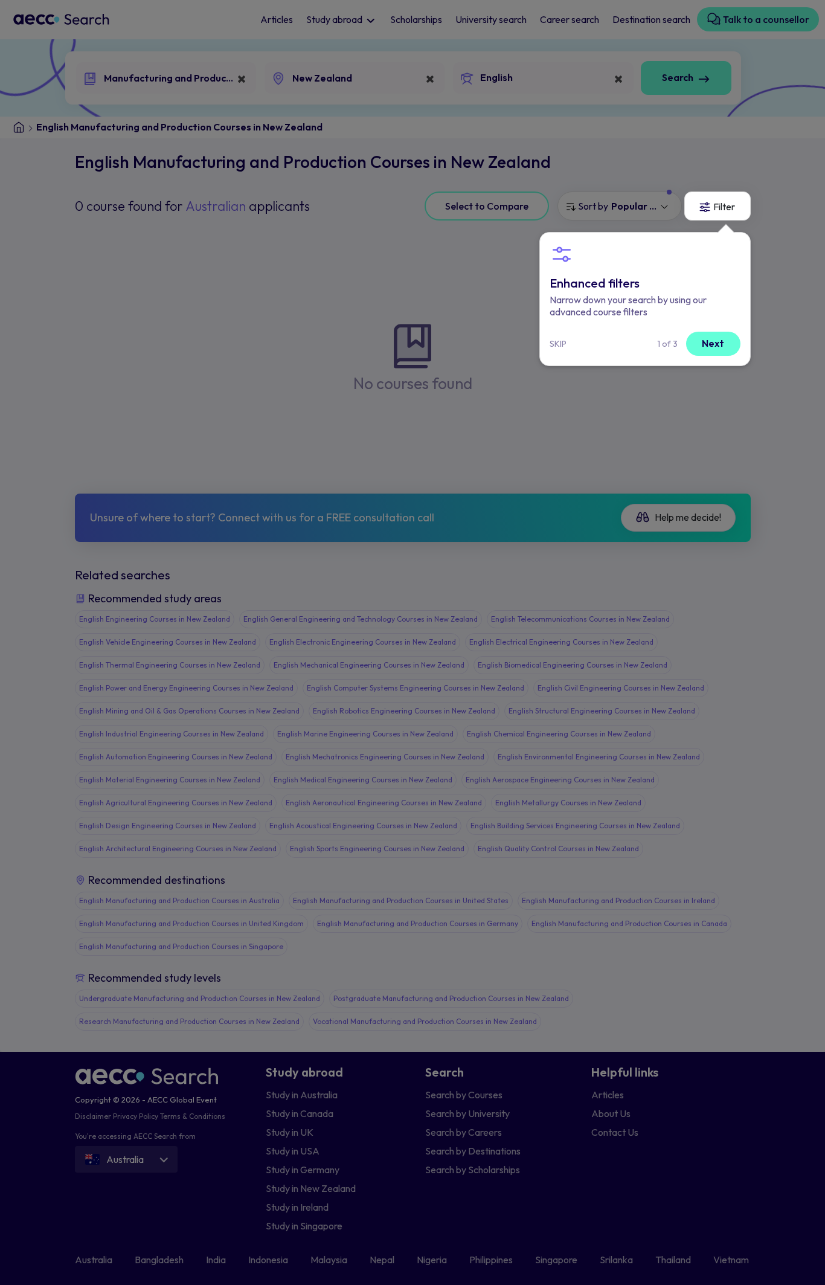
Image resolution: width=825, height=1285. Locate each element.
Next (713, 343)
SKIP (558, 343)
